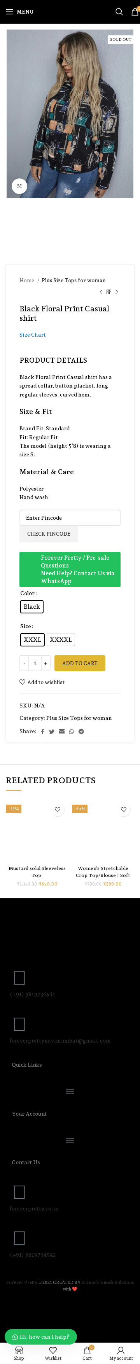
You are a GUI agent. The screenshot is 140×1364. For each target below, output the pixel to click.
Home (27, 280)
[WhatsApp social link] (71, 732)
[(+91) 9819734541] (19, 978)
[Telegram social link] (81, 732)
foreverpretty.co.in (34, 1208)
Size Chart (32, 335)
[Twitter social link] (52, 732)
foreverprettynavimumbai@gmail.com (60, 1040)
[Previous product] (101, 292)
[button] (70, 1091)
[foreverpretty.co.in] (19, 1192)
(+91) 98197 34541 (33, 1255)
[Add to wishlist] (57, 809)
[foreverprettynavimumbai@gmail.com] (19, 1024)
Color (27, 593)
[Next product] (117, 292)
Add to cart (80, 663)
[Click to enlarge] (19, 186)
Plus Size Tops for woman (74, 280)
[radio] (32, 607)
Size (25, 626)
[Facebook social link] (42, 732)
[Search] (119, 11)
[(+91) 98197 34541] (19, 1238)
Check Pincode (48, 534)
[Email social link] (62, 732)
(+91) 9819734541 (32, 994)
